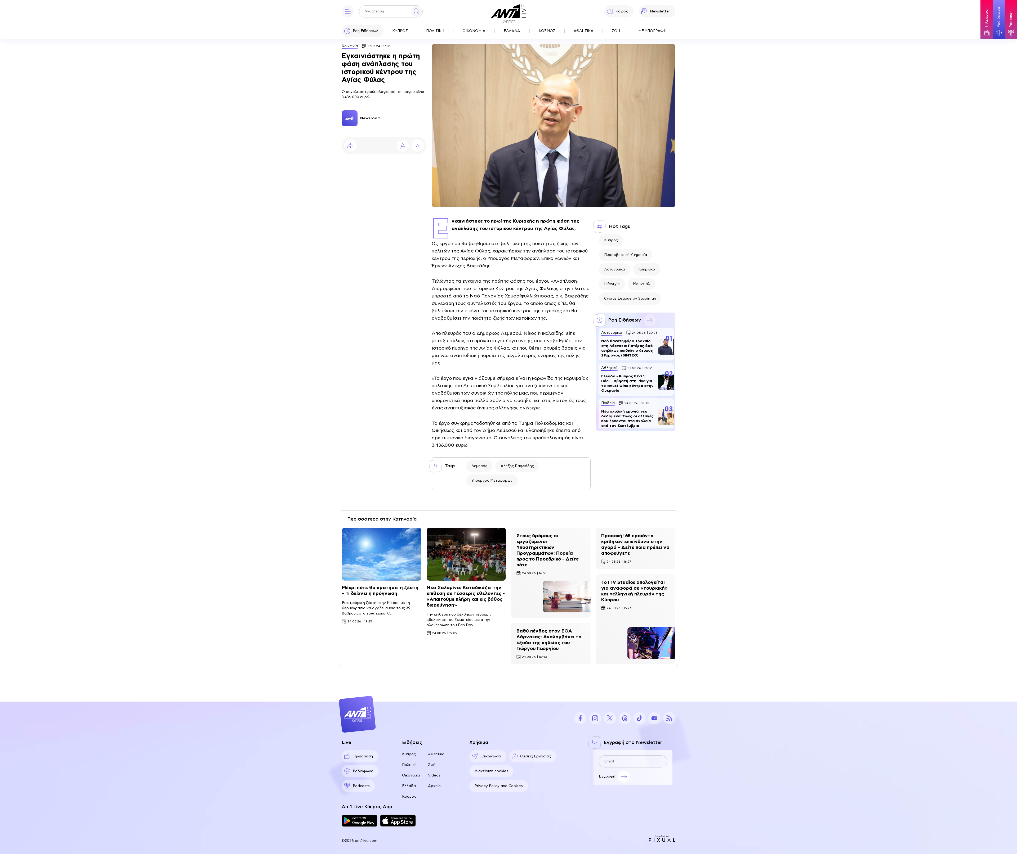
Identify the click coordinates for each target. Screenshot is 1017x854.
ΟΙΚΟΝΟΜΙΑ (473, 31)
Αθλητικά (436, 754)
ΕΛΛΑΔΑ (512, 31)
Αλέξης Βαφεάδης (517, 466)
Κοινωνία (350, 46)
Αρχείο (434, 786)
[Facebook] (580, 718)
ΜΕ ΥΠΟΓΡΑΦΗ (652, 31)
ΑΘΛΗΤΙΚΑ (584, 31)
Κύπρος (611, 240)
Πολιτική (409, 765)
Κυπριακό (646, 269)
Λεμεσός (479, 466)
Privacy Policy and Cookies (499, 786)
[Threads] (625, 718)
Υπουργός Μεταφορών (491, 480)
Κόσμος (409, 796)
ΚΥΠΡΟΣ (400, 31)
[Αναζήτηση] (416, 11)
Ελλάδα (409, 786)
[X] (610, 718)
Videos (434, 775)
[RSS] (669, 718)
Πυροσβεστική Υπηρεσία (625, 255)
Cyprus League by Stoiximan (630, 298)
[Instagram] (595, 718)
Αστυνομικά (614, 269)
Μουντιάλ (641, 284)
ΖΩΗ (616, 31)
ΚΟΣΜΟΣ (547, 31)
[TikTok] (640, 718)
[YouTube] (654, 718)
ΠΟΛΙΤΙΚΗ (435, 31)
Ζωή (431, 765)
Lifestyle (612, 284)
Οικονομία (411, 775)
